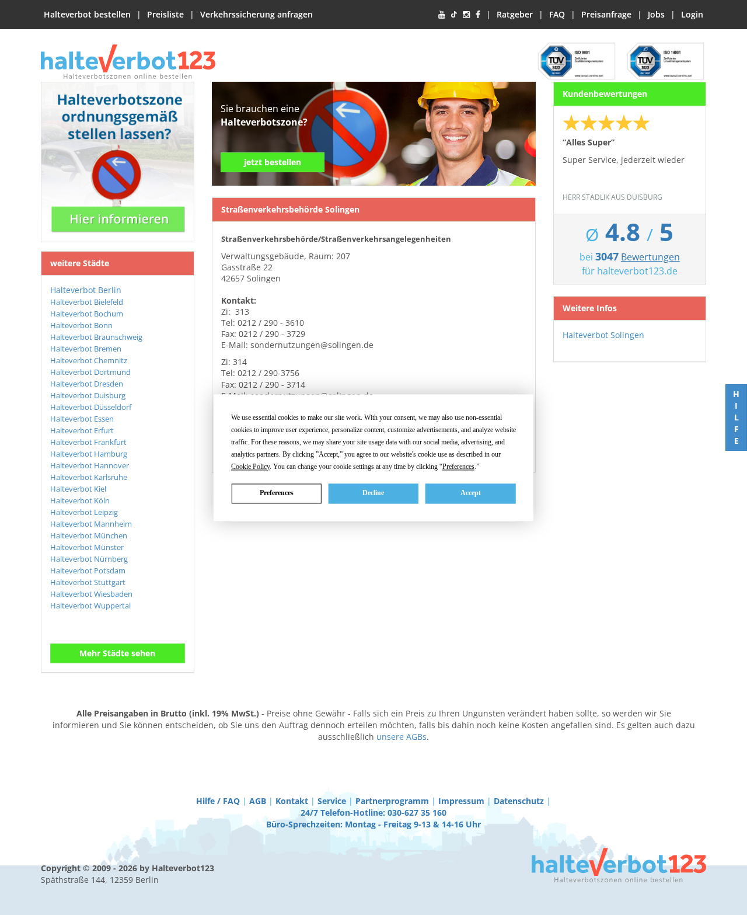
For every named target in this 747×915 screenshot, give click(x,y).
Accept (470, 493)
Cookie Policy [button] (250, 466)
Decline (373, 493)
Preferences (277, 493)
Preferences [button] (458, 466)
